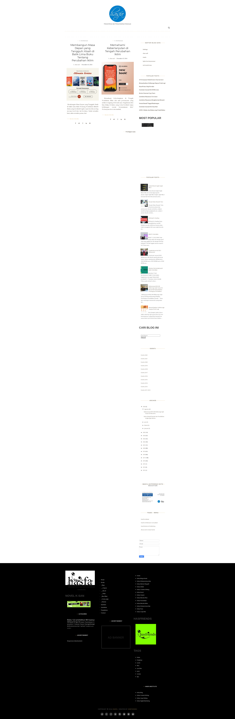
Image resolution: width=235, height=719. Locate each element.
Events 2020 (144, 362)
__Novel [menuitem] (103, 591)
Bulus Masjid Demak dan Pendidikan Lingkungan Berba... (154, 417)
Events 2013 (144, 386)
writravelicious (147, 65)
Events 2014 (144, 383)
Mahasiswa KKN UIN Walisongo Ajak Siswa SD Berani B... (154, 412)
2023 (144, 439)
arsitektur (80, 619)
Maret (146, 425)
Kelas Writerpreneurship (144, 581)
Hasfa (144, 57)
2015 (144, 464)
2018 (144, 454)
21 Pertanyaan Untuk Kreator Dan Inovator (151, 80)
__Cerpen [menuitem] (104, 588)
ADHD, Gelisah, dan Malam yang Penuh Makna (152, 110)
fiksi (138, 665)
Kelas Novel (140, 592)
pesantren (70, 624)
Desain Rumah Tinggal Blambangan (149, 103)
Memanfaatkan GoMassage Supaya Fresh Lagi (152, 83)
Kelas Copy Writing (142, 698)
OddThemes (132, 709)
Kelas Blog (140, 692)
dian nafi (77, 64)
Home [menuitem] (102, 580)
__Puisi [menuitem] (103, 593)
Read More (74, 119)
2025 (144, 432)
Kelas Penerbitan (142, 600)
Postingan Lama (130, 132)
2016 (144, 461)
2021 (144, 445)
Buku (69, 619)
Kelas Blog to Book (142, 578)
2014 (144, 467)
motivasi (77, 624)
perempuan (89, 622)
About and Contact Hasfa (148, 530)
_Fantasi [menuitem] (103, 602)
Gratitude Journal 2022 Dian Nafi (148, 107)
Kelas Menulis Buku (142, 603)
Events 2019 (144, 365)
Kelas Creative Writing (143, 589)
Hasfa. (115, 709)
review (139, 674)
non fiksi (139, 668)
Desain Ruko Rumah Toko (156, 202)
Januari (146, 428)
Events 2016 (144, 376)
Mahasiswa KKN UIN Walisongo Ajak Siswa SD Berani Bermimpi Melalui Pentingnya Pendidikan (156, 288)
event (138, 663)
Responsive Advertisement (74, 641)
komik (68, 628)
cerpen (82, 622)
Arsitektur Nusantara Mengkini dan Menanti (151, 100)
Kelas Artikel (140, 587)
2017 (144, 458)
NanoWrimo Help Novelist (146, 86)
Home (138, 575)
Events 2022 (144, 355)
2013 (144, 470)
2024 (144, 435)
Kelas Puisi (140, 609)
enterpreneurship (74, 626)
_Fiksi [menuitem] (103, 585)
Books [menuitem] (103, 582)
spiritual (83, 626)
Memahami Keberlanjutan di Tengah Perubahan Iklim (117, 49)
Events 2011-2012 (145, 390)
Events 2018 (144, 369)
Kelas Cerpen (140, 595)
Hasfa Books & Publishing (148, 526)
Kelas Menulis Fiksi (142, 598)
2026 (144, 406)
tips (76, 622)
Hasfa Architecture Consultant (149, 523)
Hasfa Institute (145, 519)
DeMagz (145, 49)
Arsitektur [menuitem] (104, 607)
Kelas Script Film (141, 612)
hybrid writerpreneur (149, 61)
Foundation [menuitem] (104, 610)
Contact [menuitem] (103, 613)
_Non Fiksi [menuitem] (104, 596)
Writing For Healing (154, 218)
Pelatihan (91, 620)
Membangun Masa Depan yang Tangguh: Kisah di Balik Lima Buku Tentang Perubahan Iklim (82, 52)
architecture (84, 40)
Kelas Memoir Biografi (143, 584)
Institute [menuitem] (103, 604)
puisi (82, 624)
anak (92, 626)
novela (88, 626)
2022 (144, 442)
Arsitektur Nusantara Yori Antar (148, 96)
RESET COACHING (153, 234)
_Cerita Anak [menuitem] (104, 599)
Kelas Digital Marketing (143, 701)
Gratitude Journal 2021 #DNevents (149, 90)
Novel (71, 622)
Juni (145, 422)
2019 (144, 451)
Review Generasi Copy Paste (147, 93)
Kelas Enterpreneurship (143, 606)
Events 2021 (144, 358)
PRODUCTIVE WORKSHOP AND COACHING (156, 269)
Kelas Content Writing (143, 695)
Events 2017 (144, 372)
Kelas (138, 657)
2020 (144, 448)
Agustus (146, 409)
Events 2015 (144, 379)
